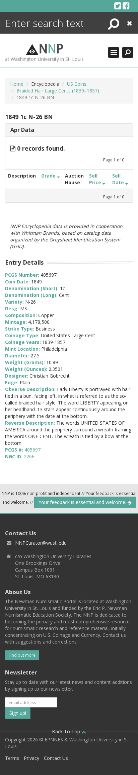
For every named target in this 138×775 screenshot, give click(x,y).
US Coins (76, 84)
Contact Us (56, 758)
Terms (12, 758)
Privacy (31, 758)
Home (16, 84)
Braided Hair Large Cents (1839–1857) (57, 90)
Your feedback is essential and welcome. (83, 502)
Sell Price (95, 179)
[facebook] (126, 6)
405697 (32, 450)
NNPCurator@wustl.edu (41, 543)
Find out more (22, 655)
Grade (49, 175)
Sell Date (118, 179)
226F (29, 456)
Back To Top (66, 731)
